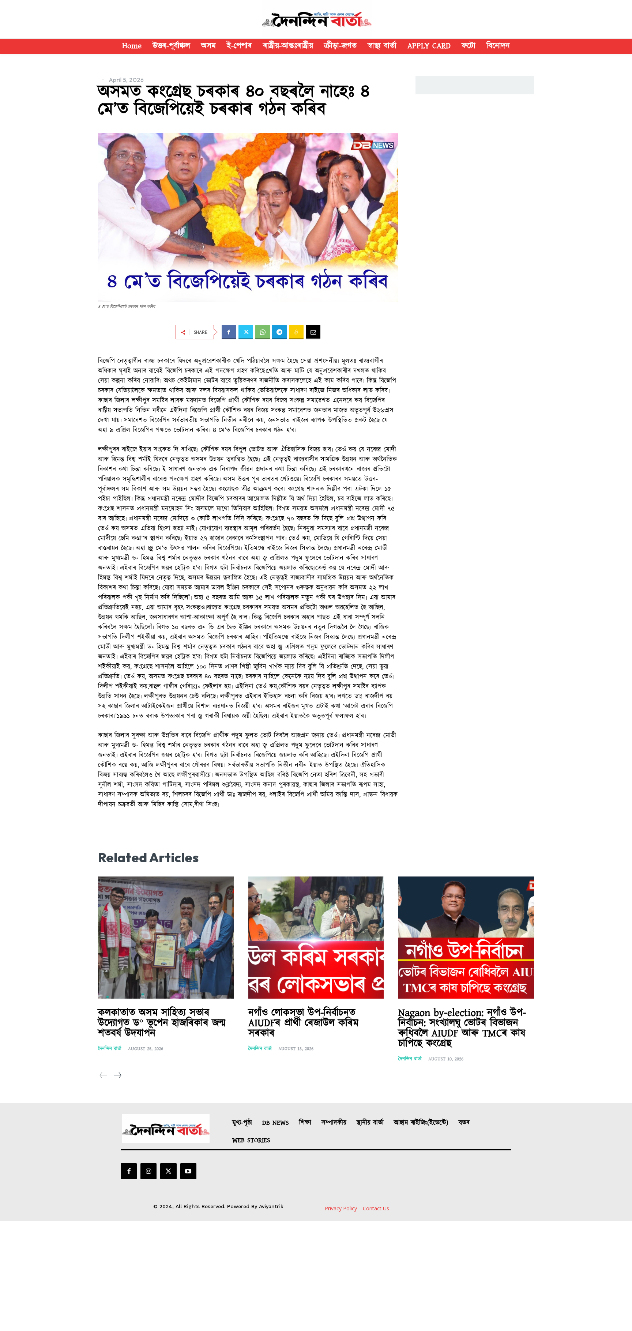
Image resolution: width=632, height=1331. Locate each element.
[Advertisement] (316, 1276)
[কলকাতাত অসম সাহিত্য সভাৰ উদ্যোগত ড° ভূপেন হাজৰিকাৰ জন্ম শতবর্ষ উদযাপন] (166, 937)
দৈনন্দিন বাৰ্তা (109, 1048)
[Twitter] (245, 332)
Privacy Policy (341, 1208)
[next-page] (117, 1075)
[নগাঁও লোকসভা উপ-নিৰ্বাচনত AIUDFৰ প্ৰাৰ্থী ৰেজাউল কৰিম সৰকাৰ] (316, 937)
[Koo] (296, 332)
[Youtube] (188, 1171)
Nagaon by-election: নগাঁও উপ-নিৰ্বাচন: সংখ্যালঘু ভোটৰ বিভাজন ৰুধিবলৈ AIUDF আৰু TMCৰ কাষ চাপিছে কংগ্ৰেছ (462, 1028)
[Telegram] (279, 332)
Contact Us (376, 1208)
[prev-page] (103, 1075)
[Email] (313, 332)
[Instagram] (148, 1171)
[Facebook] (229, 332)
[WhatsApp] (262, 332)
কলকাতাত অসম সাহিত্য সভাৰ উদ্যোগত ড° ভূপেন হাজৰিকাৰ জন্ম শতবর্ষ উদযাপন (162, 1023)
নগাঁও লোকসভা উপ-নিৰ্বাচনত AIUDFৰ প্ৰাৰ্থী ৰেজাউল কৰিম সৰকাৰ (303, 1023)
